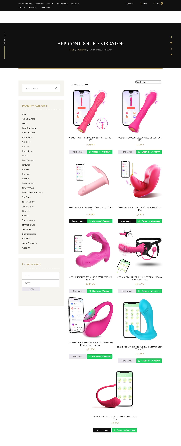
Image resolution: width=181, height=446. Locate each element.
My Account (75, 3)
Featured (26, 165)
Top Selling (33, 7)
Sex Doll (26, 197)
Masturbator (28, 183)
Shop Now (39, 3)
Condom (26, 142)
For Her (25, 169)
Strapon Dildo (28, 225)
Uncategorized (29, 234)
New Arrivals (28, 188)
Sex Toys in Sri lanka (25, 3)
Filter (31, 289)
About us (50, 3)
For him (25, 174)
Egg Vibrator (28, 160)
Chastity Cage (28, 132)
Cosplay (25, 146)
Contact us (21, 7)
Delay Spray (27, 151)
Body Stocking (29, 128)
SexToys (25, 215)
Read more (77, 152)
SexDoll (25, 211)
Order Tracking (46, 7)
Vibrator (26, 238)
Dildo (24, 155)
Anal (24, 114)
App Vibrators (28, 119)
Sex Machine (28, 206)
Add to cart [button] (77, 221)
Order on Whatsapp (101, 152)
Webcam (26, 248)
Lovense (25, 178)
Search (56, 88)
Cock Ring (27, 137)
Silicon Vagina (28, 220)
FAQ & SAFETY (62, 3)
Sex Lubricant (28, 202)
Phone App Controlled (32, 192)
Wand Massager (29, 243)
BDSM (24, 123)
